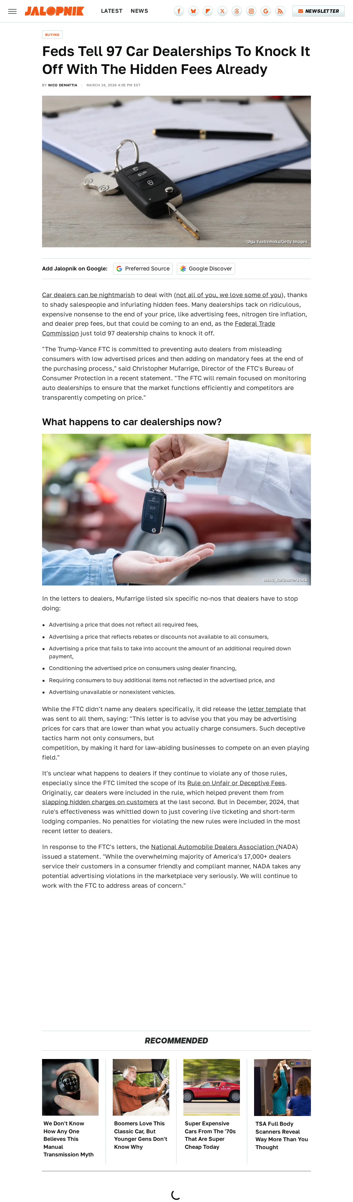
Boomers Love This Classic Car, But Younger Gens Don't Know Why (140, 1135)
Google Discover (210, 268)
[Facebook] (179, 11)
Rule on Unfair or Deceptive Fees (236, 782)
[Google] (266, 11)
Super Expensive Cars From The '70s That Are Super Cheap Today (210, 1135)
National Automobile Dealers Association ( (214, 846)
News (139, 11)
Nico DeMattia (62, 85)
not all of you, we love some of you (228, 294)
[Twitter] (222, 11)
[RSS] (280, 11)
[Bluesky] (193, 11)
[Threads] (237, 11)
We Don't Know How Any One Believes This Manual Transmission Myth (68, 1139)
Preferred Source (147, 268)
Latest (111, 11)
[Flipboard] (208, 11)
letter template (270, 709)
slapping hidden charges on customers (100, 801)
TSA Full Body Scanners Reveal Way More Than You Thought (281, 1135)
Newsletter (322, 11)
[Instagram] (251, 11)
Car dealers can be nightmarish (88, 294)
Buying (52, 34)
